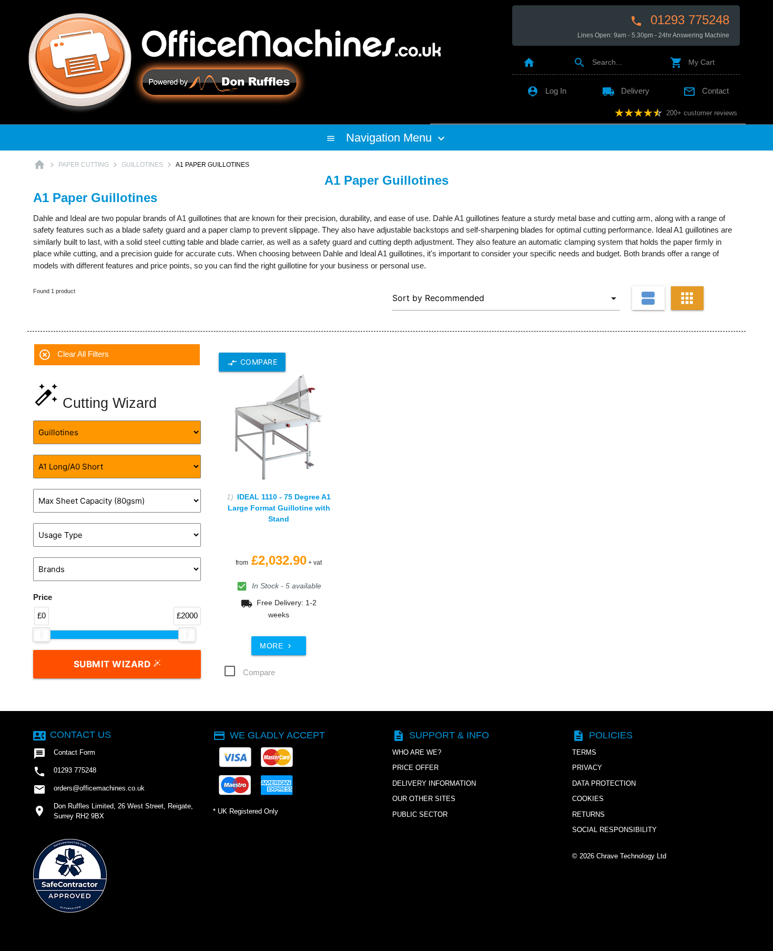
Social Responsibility (614, 830)
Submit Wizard (113, 664)
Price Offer (415, 768)
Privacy (587, 768)
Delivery (625, 90)
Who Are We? (416, 752)
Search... (597, 62)
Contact (706, 90)
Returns (588, 814)
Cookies (588, 799)
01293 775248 (679, 20)
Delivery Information (434, 783)
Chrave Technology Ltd (631, 856)
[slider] (41, 634)
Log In (546, 90)
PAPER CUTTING (83, 164)
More (276, 646)
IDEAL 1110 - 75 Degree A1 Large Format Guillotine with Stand (279, 508)
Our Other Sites (423, 799)
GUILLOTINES (142, 164)
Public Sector (419, 814)
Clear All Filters (73, 354)
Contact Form (64, 753)
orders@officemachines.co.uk (89, 789)
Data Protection (604, 783)
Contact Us (72, 734)
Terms (584, 752)
